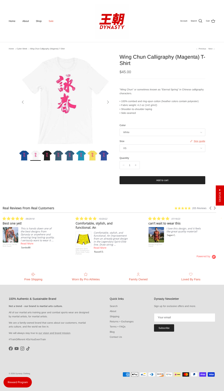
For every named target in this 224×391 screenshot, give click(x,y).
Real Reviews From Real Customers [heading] (28, 208)
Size (122, 141)
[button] (210, 208)
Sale (51, 21)
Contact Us (116, 336)
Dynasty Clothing (22, 373)
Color (123, 125)
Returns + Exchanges (122, 321)
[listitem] (29, 233)
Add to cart (162, 180)
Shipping (114, 316)
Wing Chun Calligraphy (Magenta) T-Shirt (47, 49)
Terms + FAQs (117, 326)
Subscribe (164, 328)
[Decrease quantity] (123, 165)
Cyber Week (22, 49)
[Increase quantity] (137, 165)
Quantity (124, 158)
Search (114, 306)
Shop (39, 21)
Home (12, 21)
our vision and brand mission (54, 333)
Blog (112, 331)
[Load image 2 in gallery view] (65, 100)
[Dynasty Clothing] (112, 21)
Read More (27, 243)
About (25, 21)
